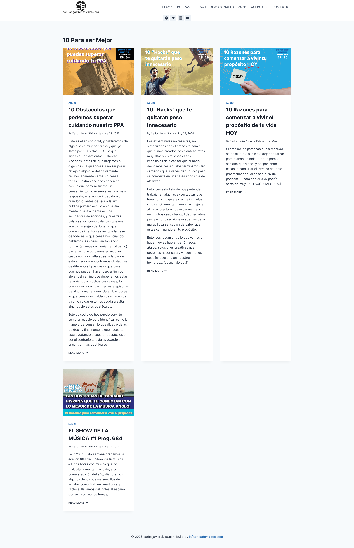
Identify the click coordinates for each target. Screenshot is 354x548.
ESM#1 (201, 7)
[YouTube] (188, 18)
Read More (78, 352)
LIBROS (167, 7)
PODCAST (184, 7)
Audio (72, 103)
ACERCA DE (259, 7)
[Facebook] (166, 18)
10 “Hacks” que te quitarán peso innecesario (169, 117)
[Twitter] (173, 18)
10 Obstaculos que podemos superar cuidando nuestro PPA (96, 117)
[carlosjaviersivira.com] (81, 7)
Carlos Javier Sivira (83, 133)
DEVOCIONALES (222, 7)
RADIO (242, 7)
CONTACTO (281, 7)
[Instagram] (181, 18)
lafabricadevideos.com (206, 537)
